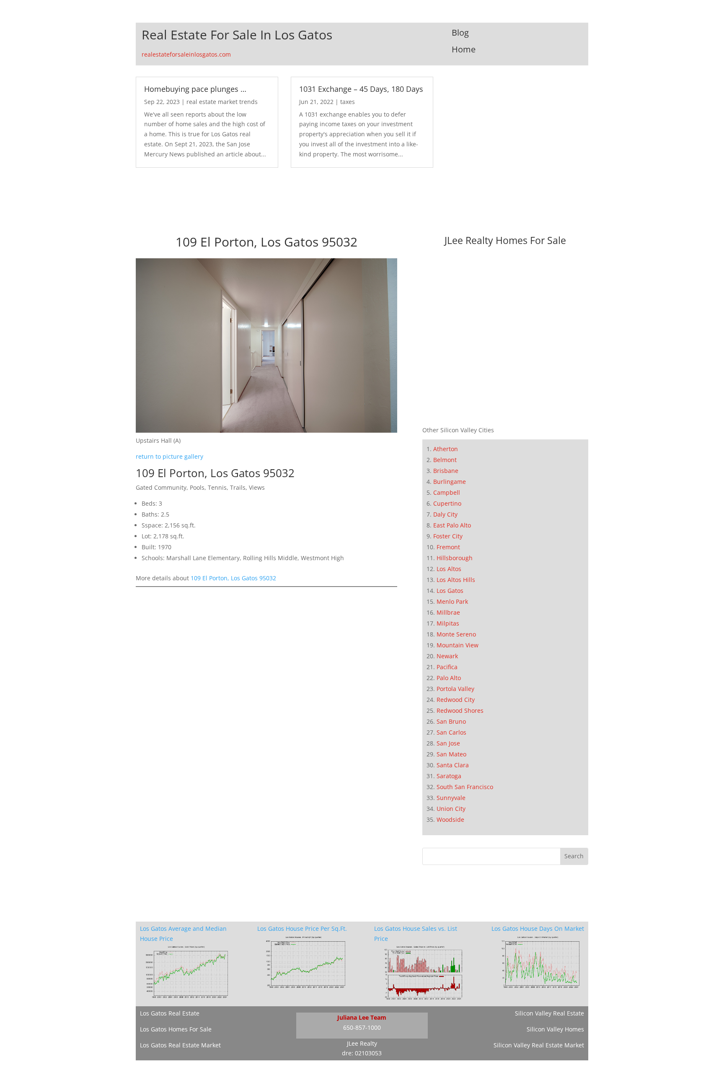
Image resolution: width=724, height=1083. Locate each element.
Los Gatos (450, 591)
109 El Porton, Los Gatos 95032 (233, 578)
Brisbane (445, 471)
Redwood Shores (460, 710)
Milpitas (448, 623)
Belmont (445, 460)
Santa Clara (453, 765)
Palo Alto (449, 678)
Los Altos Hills (456, 580)
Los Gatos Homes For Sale (176, 1029)
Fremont (448, 547)
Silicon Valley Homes (555, 1029)
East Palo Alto (452, 525)
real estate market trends (222, 102)
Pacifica (447, 667)
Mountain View (457, 645)
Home (464, 49)
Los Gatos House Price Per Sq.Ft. (302, 928)
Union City (451, 809)
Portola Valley (455, 689)
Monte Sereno (456, 634)
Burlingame (449, 482)
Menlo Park (452, 601)
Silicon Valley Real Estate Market (539, 1045)
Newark (447, 656)
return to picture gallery (169, 456)
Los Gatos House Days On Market (537, 928)
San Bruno (451, 721)
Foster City (448, 536)
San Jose (448, 743)
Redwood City (456, 700)
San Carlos (451, 732)
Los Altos (449, 569)
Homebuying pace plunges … (195, 89)
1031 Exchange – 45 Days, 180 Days (361, 89)
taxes (347, 102)
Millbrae (448, 612)
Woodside (450, 819)
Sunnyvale (451, 798)
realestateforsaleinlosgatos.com (186, 54)
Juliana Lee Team (361, 1017)
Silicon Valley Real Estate (549, 1013)
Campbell (446, 492)
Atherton (445, 449)
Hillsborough (455, 558)
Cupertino (447, 503)
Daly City (445, 514)
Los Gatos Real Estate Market (180, 1045)
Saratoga (449, 776)
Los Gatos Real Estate (169, 1013)
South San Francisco (465, 787)
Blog (460, 32)
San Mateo (451, 754)
